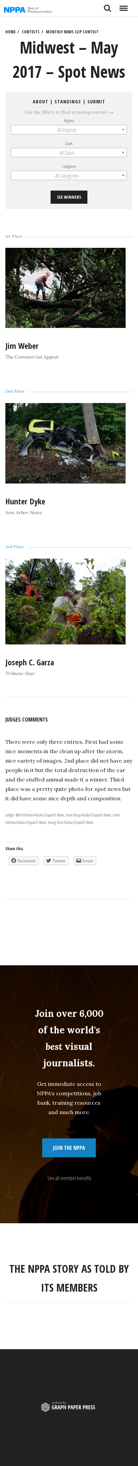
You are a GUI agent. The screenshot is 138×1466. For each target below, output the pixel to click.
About (40, 101)
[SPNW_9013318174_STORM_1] (65, 326)
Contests (31, 32)
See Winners (69, 197)
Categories (69, 166)
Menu (123, 5)
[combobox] (69, 129)
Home (10, 32)
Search (107, 5)
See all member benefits (69, 1178)
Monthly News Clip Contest (72, 32)
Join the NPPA (69, 1148)
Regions (69, 121)
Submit (96, 101)
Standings (68, 101)
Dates (69, 143)
